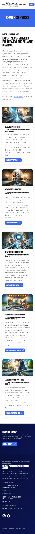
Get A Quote (7, 444)
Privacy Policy (11, 528)
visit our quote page (11, 437)
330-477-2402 (22, 4)
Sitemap (24, 528)
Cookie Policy (18, 528)
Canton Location (8, 482)
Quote (31, 4)
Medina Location (8, 494)
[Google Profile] (4, 515)
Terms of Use (4, 528)
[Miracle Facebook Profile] (8, 515)
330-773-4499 (6, 502)
